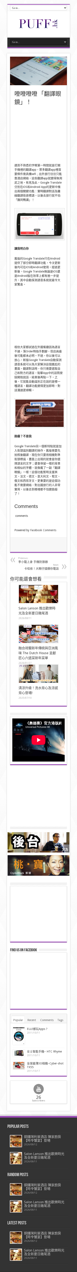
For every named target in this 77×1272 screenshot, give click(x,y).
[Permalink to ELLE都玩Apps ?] (18, 1035)
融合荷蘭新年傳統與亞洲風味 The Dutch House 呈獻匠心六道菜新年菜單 (38, 653)
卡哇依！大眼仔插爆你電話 (41, 567)
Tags (60, 1020)
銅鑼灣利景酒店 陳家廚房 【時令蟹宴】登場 (42, 1138)
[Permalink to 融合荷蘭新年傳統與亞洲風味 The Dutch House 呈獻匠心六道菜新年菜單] (38, 634)
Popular (18, 1020)
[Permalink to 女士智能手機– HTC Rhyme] (18, 1053)
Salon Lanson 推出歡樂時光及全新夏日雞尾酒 (44, 1155)
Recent (31, 1020)
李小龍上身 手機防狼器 (33, 560)
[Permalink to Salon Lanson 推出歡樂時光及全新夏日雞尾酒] (38, 594)
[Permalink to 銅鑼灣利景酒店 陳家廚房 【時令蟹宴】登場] (16, 1141)
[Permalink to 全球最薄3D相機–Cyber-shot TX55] (18, 1065)
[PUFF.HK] (38, 27)
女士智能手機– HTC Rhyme (44, 1051)
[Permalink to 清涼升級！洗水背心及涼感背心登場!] (38, 674)
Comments (47, 1020)
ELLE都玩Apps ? (37, 1029)
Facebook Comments (43, 530)
